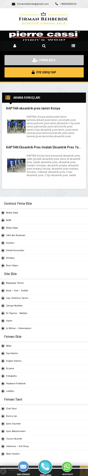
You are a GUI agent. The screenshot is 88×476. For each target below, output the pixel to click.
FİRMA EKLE (47, 60)
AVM (8, 220)
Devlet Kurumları (15, 250)
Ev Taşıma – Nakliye (16, 313)
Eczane (10, 368)
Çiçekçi (10, 243)
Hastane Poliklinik (16, 383)
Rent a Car (11, 416)
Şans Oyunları (13, 423)
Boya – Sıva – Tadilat (17, 290)
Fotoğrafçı (11, 376)
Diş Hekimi (12, 353)
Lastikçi (10, 391)
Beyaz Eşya (12, 227)
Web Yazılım (13, 454)
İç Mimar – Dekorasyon (18, 328)
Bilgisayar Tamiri (15, 283)
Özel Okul (11, 408)
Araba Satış (12, 212)
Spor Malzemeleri (16, 431)
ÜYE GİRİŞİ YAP (46, 72)
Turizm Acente (14, 438)
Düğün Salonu (13, 361)
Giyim (9, 320)
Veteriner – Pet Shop (17, 446)
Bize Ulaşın (12, 265)
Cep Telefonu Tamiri (17, 298)
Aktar (8, 346)
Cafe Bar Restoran (15, 235)
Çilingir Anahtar (14, 305)
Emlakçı (10, 258)
